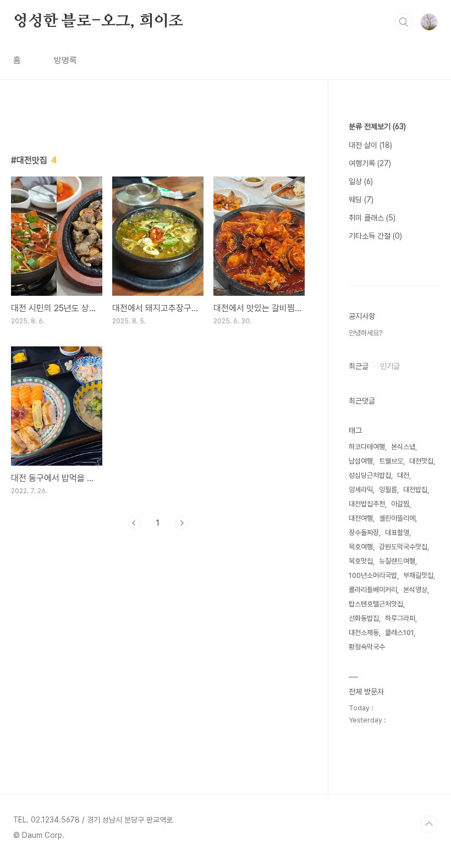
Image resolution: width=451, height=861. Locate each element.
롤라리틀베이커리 (373, 590)
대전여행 (361, 518)
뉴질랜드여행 (397, 561)
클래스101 (399, 632)
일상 (361, 181)
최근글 (359, 366)
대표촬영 (397, 532)
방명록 (65, 60)
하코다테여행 (367, 447)
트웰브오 (391, 461)
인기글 (390, 366)
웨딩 (361, 199)
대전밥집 (415, 489)
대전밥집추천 (367, 504)
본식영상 (415, 590)
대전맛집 (421, 461)
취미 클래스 (372, 217)
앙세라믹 (361, 489)
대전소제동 (364, 632)
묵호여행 (361, 547)
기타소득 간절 (375, 235)
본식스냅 (403, 447)
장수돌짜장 (364, 532)
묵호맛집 (361, 561)
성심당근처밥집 (370, 475)
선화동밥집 (364, 618)
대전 (403, 475)
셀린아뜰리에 (397, 518)
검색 (403, 22)
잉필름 (388, 489)
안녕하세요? (365, 333)
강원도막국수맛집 (403, 547)
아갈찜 (400, 504)
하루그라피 (400, 618)
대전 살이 (370, 145)
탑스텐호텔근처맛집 (376, 604)
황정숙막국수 (367, 647)
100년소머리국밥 (373, 575)
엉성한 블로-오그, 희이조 (98, 21)
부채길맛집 (418, 575)
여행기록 (370, 163)
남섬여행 (361, 461)
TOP (429, 824)
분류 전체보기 (377, 126)
